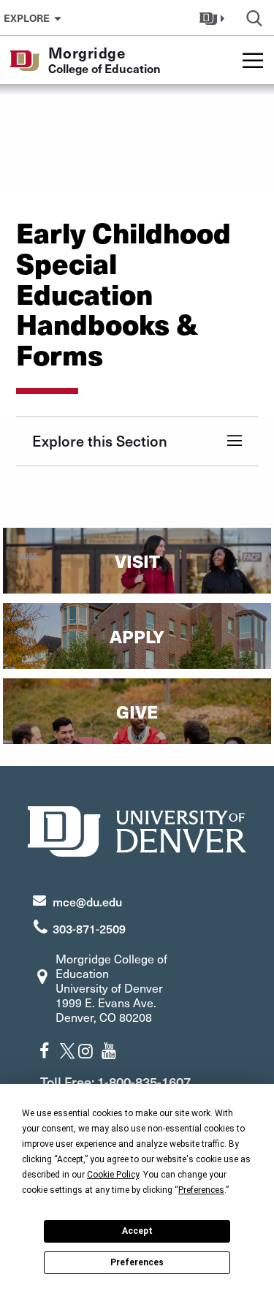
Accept (137, 1231)
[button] (214, 17)
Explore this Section (99, 441)
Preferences (137, 1262)
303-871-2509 (89, 928)
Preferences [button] (201, 1190)
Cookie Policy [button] (113, 1175)
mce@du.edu (87, 901)
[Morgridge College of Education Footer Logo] (137, 829)
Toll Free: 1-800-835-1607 (115, 1081)
